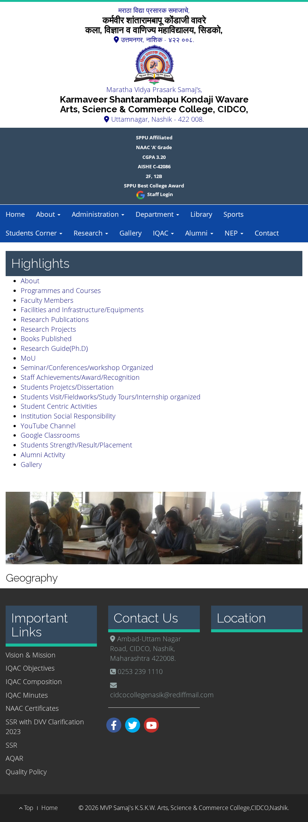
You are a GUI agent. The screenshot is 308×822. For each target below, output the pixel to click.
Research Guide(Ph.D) (54, 348)
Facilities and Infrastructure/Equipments (82, 309)
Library (201, 214)
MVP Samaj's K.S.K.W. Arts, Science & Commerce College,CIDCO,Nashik (194, 808)
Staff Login (159, 194)
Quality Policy (26, 771)
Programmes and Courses (61, 290)
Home (15, 214)
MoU (28, 358)
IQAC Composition (34, 681)
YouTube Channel (48, 425)
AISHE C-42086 (154, 166)
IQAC (161, 232)
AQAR (14, 758)
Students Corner (32, 232)
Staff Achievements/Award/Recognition (80, 377)
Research (89, 232)
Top (28, 808)
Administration (96, 214)
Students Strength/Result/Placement (76, 444)
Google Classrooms (50, 435)
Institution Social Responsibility (68, 415)
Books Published (46, 338)
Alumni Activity (43, 454)
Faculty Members (47, 300)
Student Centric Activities (59, 406)
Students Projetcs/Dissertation (67, 386)
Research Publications (55, 319)
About (46, 214)
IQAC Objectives (30, 667)
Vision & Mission (31, 654)
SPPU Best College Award (154, 185)
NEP (232, 232)
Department (155, 214)
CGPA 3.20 (154, 157)
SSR (11, 744)
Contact (267, 232)
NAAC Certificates (32, 708)
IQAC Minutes (27, 695)
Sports (233, 214)
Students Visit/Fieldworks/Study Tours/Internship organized (111, 396)
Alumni (197, 232)
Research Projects (48, 329)
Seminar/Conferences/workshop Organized (87, 367)
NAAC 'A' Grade (154, 147)
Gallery (130, 232)
